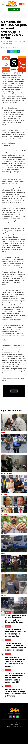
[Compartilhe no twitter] (11, 51)
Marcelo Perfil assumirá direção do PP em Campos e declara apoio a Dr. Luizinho (15, 661)
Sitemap (18, 722)
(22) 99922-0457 (14, 9)
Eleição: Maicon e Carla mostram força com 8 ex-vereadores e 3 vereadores (15, 692)
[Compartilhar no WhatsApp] (15, 51)
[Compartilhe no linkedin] (18, 51)
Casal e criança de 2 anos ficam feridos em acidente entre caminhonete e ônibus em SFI (15, 677)
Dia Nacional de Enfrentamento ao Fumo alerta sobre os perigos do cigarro (15, 646)
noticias (7, 612)
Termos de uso (11, 722)
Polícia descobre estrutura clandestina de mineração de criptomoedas (16, 633)
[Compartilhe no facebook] (8, 51)
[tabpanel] (14, 465)
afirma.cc (17, 728)
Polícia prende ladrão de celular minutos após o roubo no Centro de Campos (15, 619)
